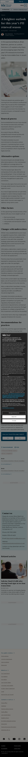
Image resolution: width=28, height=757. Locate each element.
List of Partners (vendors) (8, 408)
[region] (14, 378)
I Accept (14, 420)
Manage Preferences (14, 412)
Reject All (14, 416)
